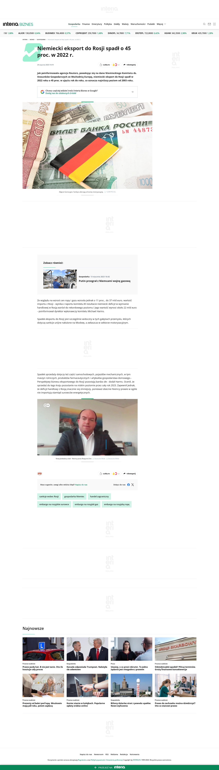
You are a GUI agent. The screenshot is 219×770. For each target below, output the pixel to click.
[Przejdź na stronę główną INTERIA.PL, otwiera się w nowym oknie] (11, 24)
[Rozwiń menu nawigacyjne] (214, 24)
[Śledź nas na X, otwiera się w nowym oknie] (133, 484)
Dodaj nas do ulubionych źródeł (71, 93)
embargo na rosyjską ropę (116, 504)
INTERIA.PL (137, 760)
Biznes (32, 39)
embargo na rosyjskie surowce (54, 504)
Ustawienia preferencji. (114, 760)
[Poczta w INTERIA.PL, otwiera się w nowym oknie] (209, 24)
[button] (117, 24)
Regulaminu (82, 760)
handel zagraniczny (99, 496)
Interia (25, 39)
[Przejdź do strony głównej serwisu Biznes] (26, 24)
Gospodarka (41, 39)
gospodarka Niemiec (74, 496)
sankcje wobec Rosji (49, 496)
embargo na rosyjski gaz (86, 504)
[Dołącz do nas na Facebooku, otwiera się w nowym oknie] (128, 484)
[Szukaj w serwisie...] (204, 24)
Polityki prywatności (98, 760)
